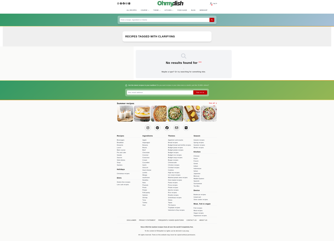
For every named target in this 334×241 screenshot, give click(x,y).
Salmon (145, 195)
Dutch (196, 158)
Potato (144, 190)
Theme (156, 10)
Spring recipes (199, 142)
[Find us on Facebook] (123, 3)
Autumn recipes (199, 140)
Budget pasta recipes (175, 147)
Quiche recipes (173, 190)
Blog (193, 10)
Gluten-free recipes (123, 182)
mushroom (146, 177)
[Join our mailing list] (126, 3)
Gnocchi (145, 167)
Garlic (144, 165)
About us (203, 220)
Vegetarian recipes (200, 215)
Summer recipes (199, 145)
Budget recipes (173, 152)
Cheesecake (172, 162)
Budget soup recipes (175, 157)
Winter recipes (199, 147)
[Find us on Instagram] (118, 3)
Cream (144, 160)
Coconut (145, 155)
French (196, 161)
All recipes (132, 10)
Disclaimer (131, 220)
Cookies (171, 170)
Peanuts (145, 185)
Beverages (120, 140)
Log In (215, 3)
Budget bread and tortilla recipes (179, 145)
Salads (119, 155)
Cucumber (146, 162)
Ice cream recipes (174, 175)
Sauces (119, 157)
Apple (144, 140)
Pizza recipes (173, 185)
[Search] (211, 20)
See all (212, 103)
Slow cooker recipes (201, 199)
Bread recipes (173, 142)
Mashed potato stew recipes (178, 177)
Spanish (196, 181)
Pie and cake (121, 152)
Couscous (145, 157)
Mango (144, 175)
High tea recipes (174, 172)
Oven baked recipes (175, 180)
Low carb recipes (123, 184)
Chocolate (146, 152)
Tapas (170, 202)
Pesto (144, 187)
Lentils (144, 172)
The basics (172, 205)
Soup (119, 162)
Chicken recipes (173, 165)
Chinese (196, 156)
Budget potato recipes (175, 150)
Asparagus (146, 142)
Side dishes (121, 160)
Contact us (192, 220)
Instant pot (197, 197)
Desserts (120, 145)
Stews (170, 200)
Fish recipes (198, 208)
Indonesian (197, 168)
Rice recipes (172, 192)
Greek (196, 163)
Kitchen (168, 10)
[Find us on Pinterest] (121, 3)
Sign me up (200, 92)
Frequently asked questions (171, 220)
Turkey (144, 202)
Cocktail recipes (173, 167)
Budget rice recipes (175, 155)
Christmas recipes (123, 173)
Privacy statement (147, 220)
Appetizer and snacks (175, 140)
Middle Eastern (199, 178)
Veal (144, 205)
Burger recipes (173, 160)
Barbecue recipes (200, 194)
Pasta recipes (173, 182)
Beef (144, 150)
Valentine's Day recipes (176, 210)
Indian (196, 166)
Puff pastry (146, 192)
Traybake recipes (174, 207)
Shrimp (144, 197)
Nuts (144, 182)
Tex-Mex (196, 186)
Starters (119, 165)
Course (144, 10)
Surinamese (198, 183)
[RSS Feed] (129, 3)
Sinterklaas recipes (175, 197)
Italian (196, 171)
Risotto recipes (173, 195)
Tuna (144, 200)
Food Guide (182, 10)
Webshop (203, 10)
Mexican (196, 176)
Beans (144, 147)
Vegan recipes (199, 213)
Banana (145, 145)
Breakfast (120, 142)
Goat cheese (146, 170)
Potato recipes (173, 187)
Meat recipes (198, 210)
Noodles (145, 180)
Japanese (197, 173)
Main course (121, 150)
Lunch (119, 147)
